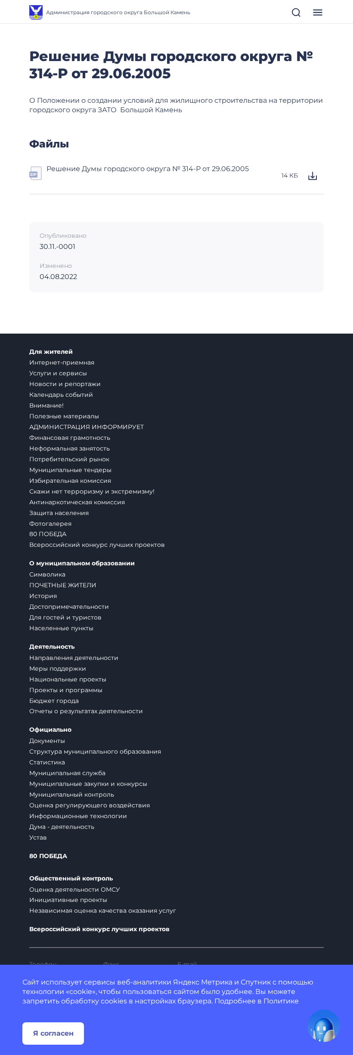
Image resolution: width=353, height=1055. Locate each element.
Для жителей (51, 352)
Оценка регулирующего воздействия (89, 805)
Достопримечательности (69, 606)
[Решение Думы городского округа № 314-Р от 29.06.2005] (36, 176)
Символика (47, 574)
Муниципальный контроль (71, 794)
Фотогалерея (50, 524)
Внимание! (46, 405)
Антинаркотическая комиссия (77, 502)
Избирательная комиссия (70, 481)
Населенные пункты (61, 628)
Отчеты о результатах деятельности (86, 711)
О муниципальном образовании (82, 563)
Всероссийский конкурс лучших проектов (97, 545)
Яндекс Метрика (202, 982)
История (43, 596)
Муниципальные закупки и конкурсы (88, 784)
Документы (47, 741)
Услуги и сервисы (58, 373)
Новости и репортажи (65, 384)
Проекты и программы (65, 690)
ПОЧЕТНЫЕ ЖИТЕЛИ (62, 585)
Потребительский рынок (69, 459)
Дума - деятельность (61, 827)
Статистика (47, 762)
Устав (38, 837)
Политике (281, 1001)
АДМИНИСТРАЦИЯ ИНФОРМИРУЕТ (86, 427)
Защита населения (59, 513)
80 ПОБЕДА (47, 534)
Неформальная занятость (69, 448)
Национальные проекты (67, 679)
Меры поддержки (57, 668)
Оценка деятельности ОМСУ (74, 889)
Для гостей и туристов (65, 617)
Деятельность (51, 646)
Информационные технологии (78, 816)
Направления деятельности (73, 658)
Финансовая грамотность (69, 438)
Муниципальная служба (67, 773)
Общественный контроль (71, 878)
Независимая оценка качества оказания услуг (102, 910)
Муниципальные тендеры (70, 470)
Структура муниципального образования (95, 751)
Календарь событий (61, 395)
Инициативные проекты (68, 900)
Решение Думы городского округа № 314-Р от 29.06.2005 (147, 169)
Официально (50, 729)
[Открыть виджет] (323, 1025)
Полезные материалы (64, 416)
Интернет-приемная (61, 362)
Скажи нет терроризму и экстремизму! (92, 491)
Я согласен (53, 1033)
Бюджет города (54, 701)
